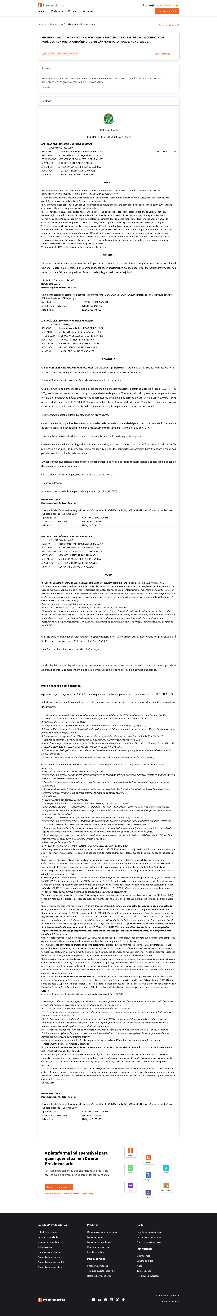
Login (152, 5)
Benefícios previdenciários (150, 1232)
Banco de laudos (95, 1237)
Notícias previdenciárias (99, 1276)
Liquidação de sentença (49, 1242)
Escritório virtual (95, 1252)
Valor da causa (45, 1247)
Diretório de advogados (99, 1247)
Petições (73, 11)
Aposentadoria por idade (50, 1267)
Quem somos (143, 1256)
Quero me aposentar (168, 5)
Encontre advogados (97, 1266)
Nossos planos (166, 11)
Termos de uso (144, 1271)
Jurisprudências (55, 24)
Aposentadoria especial (49, 1257)
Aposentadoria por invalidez (52, 1262)
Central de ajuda (145, 1261)
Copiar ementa (162, 53)
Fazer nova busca (167, 25)
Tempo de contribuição (49, 1252)
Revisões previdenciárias (149, 1237)
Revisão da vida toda (48, 1237)
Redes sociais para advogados (102, 1232)
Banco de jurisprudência (99, 1242)
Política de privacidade (148, 1276)
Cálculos (42, 11)
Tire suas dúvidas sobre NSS (101, 1271)
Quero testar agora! (57, 1187)
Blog (144, 5)
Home (41, 24)
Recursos (88, 11)
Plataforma (57, 11)
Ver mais (45, 87)
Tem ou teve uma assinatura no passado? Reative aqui (69, 1193)
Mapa (139, 1266)
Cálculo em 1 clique (47, 1232)
